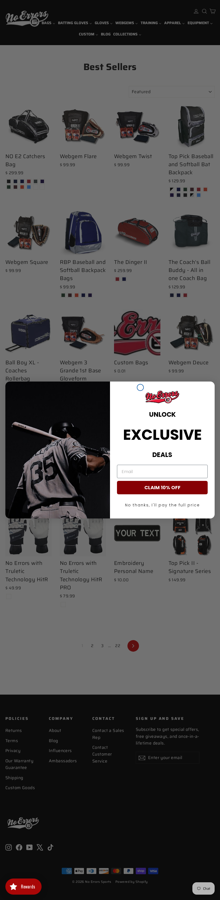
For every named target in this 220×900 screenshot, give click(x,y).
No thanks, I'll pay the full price (162, 505)
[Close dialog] (140, 387)
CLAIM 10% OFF (162, 487)
